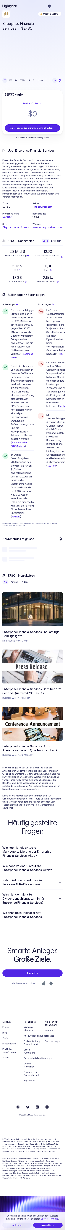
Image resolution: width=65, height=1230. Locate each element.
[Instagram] (47, 1107)
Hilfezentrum (9, 1043)
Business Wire (19, 442)
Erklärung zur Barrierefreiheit (31, 1074)
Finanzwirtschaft (42, 206)
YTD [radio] (22, 80)
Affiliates (49, 1035)
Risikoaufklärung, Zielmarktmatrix (32, 1043)
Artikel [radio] (14, 582)
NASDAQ (7, 217)
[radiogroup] (23, 80)
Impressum (29, 1080)
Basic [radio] (45, 240)
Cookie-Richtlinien (29, 1065)
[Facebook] (18, 1107)
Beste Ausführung (30, 1051)
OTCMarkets (18, 446)
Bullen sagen (8, 304)
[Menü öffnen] (60, 6)
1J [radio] (29, 80)
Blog (4, 1032)
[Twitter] (28, 1107)
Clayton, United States (15, 227)
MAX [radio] (41, 80)
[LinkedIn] (37, 1107)
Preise (5, 1027)
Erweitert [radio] (56, 240)
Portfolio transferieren (9, 1051)
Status (6, 1057)
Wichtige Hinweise (28, 1029)
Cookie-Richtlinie (49, 1218)
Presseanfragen (53, 1041)
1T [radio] (5, 80)
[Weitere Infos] (60, 539)
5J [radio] (34, 80)
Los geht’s (32, 973)
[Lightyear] (10, 6)
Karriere (49, 1030)
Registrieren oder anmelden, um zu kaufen (30, 128)
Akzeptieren (47, 1225)
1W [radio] (10, 80)
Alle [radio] (5, 582)
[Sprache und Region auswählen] (50, 6)
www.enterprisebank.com (47, 227)
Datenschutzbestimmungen (32, 1058)
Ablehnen (17, 1225)
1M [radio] (16, 80)
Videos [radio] (25, 582)
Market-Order (30, 103)
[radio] (54, 80)
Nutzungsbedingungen (32, 1035)
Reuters (15, 516)
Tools (5, 1038)
